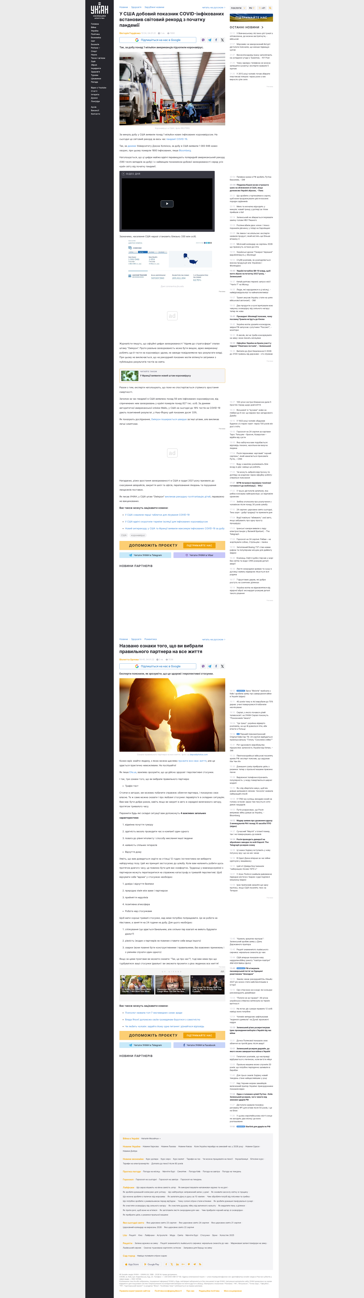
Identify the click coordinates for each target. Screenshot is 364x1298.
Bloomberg (185, 150)
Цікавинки (96, 78)
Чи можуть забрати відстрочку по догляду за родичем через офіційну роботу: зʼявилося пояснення (251, 475)
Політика (95, 34)
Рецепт (132, 1235)
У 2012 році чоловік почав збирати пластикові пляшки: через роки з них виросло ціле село (250, 76)
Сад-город (129, 1255)
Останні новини (244, 27)
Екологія (95, 44)
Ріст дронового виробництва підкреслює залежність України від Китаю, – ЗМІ (251, 748)
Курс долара (152, 1159)
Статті (94, 91)
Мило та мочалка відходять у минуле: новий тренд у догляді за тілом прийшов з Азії (249, 209)
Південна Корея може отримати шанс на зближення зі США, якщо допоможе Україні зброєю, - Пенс (249, 188)
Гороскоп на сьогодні (146, 1179)
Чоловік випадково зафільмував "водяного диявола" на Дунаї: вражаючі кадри (249, 1019)
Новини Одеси (252, 1146)
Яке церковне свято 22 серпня (179, 1227)
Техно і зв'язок (98, 58)
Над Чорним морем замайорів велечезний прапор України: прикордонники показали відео (251, 1086)
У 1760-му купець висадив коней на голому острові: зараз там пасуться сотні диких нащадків (251, 802)
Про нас (190, 1291)
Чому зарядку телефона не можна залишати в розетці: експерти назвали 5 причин (250, 66)
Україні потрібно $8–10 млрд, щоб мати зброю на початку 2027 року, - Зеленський (250, 274)
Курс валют (178, 1159)
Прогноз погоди (132, 1171)
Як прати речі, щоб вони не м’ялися (140, 1210)
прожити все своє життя (192, 760)
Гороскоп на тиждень (191, 1179)
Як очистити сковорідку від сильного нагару (144, 1205)
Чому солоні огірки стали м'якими (194, 1201)
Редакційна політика (209, 1291)
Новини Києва (185, 1146)
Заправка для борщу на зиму (197, 1247)
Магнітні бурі (169, 1171)
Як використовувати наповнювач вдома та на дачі (202, 1187)
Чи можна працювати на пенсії (218, 1159)
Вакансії (95, 110)
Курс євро (166, 1159)
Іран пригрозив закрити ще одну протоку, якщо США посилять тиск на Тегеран (249, 888)
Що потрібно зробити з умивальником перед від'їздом (149, 1201)
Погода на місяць (151, 1171)
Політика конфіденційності (168, 1291)
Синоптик (181, 1171)
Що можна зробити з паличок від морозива (144, 1196)
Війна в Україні (131, 1138)
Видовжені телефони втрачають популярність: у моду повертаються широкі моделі (251, 780)
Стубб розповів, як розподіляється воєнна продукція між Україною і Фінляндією (250, 263)
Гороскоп (128, 1179)
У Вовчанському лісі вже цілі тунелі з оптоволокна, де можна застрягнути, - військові (251, 36)
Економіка (96, 37)
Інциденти (96, 68)
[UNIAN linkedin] (177, 1264)
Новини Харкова (151, 1146)
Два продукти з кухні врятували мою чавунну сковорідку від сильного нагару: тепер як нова (251, 308)
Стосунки (205, 1235)
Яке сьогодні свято (133, 1222)
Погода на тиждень (231, 1171)
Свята (180, 1235)
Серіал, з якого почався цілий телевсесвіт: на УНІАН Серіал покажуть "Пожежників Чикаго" (249, 715)
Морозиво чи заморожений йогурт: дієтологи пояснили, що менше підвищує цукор (250, 47)
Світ (93, 41)
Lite (125, 1235)
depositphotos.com (199, 754)
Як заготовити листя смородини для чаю (179, 1210)
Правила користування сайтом (134, 1291)
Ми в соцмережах (233, 1291)
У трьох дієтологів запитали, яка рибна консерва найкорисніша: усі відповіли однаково (251, 494)
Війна (93, 27)
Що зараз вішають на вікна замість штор (156, 1187)
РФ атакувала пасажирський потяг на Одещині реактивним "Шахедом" (246, 971)
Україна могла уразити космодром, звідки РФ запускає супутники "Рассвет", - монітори (251, 327)
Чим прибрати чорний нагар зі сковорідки (222, 1210)
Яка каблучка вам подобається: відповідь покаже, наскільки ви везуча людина (249, 445)
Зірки (214, 1235)
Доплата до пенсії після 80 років (167, 1163)
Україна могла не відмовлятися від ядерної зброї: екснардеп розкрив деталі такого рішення (250, 590)
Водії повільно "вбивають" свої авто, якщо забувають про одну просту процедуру (251, 520)
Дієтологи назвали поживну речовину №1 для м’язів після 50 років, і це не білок (251, 1108)
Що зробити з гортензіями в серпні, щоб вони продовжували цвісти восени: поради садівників (250, 198)
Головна (95, 24)
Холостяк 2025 (227, 1235)
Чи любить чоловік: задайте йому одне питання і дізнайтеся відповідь (164, 1026)
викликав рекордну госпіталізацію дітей (188, 496)
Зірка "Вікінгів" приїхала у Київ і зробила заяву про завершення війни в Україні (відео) (250, 693)
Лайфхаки (128, 1187)
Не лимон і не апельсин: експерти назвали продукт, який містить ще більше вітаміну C (250, 236)
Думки (94, 98)
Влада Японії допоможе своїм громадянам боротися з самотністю (162, 1019)
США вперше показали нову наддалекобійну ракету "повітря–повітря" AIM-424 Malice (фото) (250, 960)
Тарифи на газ (193, 1159)
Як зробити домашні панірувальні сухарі (233, 1201)
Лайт (93, 61)
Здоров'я (95, 72)
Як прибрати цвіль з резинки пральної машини (145, 1214)
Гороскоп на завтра (168, 1179)
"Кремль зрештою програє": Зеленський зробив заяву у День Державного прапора (247, 941)
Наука (94, 55)
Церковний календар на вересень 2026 (142, 1227)
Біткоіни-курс (257, 1159)
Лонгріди (95, 101)
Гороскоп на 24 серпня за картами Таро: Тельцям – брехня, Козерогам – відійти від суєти (250, 434)
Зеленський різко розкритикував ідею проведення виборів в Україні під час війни (250, 1030)
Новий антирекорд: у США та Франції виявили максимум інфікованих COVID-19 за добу (175, 528)
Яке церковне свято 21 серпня (226, 1222)
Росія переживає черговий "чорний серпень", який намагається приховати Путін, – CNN (250, 456)
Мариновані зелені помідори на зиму (249, 1243)
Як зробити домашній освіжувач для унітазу (144, 1192)
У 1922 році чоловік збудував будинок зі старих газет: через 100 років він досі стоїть (251, 424)
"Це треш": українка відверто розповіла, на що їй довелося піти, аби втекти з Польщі (248, 726)
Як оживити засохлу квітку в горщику (229, 1192)
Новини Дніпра (130, 1151)
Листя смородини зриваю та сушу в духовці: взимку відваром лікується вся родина (251, 572)
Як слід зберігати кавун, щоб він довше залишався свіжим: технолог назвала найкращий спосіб (251, 791)
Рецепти (127, 1243)
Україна (94, 31)
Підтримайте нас (251, 17)
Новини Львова (168, 1146)
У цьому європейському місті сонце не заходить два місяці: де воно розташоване (251, 1118)
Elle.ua (132, 772)
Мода (172, 1235)
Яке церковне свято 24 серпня (194, 1222)
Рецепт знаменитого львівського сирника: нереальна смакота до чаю (194, 1243)
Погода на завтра (211, 1171)
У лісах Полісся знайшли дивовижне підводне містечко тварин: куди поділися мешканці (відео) (251, 877)
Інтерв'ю (95, 94)
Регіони (95, 48)
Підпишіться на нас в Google (161, 40)
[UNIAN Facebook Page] (166, 1264)
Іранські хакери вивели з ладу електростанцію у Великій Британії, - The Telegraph (250, 531)
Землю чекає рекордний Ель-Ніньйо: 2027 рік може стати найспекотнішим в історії (251, 982)
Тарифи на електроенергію (136, 1163)
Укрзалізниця (241, 1159)
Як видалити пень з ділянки (231, 1205)
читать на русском (213, 7)
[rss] (200, 1264)
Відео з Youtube (98, 88)
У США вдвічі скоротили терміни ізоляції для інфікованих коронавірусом (166, 521)
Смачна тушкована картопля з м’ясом (162, 1247)
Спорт (94, 51)
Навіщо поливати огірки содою (152, 1255)
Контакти (95, 114)
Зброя (94, 65)
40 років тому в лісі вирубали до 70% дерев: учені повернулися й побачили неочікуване (251, 704)
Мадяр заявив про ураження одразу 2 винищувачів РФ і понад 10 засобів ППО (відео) (251, 823)
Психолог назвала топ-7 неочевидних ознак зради (153, 1012)
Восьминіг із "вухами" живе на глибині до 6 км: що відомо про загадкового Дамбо (251, 413)
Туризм (94, 75)
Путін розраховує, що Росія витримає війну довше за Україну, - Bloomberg (247, 812)
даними (132, 145)
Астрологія (162, 1235)
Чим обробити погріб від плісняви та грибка (228, 1196)
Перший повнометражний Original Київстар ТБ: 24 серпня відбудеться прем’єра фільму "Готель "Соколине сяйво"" (251, 737)
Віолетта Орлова (129, 659)
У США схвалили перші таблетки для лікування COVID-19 (157, 514)
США (124, 535)
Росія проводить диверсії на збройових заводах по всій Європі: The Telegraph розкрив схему (249, 842)
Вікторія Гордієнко (130, 33)
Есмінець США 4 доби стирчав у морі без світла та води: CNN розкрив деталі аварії (251, 561)
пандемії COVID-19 (176, 139)
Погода (94, 82)
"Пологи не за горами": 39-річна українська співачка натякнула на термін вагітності (250, 1001)
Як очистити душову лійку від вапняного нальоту (192, 1205)
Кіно (140, 1235)
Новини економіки (133, 1159)
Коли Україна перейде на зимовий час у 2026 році (218, 1146)
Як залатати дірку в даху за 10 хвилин (186, 1196)
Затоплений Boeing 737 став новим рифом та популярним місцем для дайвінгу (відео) (251, 550)
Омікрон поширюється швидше (169, 419)
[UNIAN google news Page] (183, 1264)
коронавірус (138, 535)
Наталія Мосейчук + (151, 1138)
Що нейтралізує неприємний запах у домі (188, 1192)
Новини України (131, 1146)
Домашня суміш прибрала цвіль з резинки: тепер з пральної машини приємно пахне (251, 769)
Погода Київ (194, 1171)
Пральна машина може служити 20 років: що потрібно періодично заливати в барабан (250, 1067)
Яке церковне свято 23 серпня (161, 1222)
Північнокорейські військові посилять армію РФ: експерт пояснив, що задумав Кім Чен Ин (251, 758)
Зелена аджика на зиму (146, 1243)
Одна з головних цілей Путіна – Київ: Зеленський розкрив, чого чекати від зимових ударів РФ (251, 1097)
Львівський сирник (132, 1247)
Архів (93, 107)
